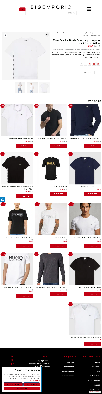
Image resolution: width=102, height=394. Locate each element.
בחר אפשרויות (92, 146)
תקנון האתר (70, 362)
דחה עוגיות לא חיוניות (13, 384)
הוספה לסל (87, 72)
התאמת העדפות (22, 388)
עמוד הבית (96, 33)
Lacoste (89, 33)
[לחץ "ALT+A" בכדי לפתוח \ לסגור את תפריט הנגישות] (2, 199)
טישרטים (82, 33)
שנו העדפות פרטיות (95, 392)
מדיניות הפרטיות (35, 380)
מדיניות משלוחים (68, 376)
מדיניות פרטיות (69, 367)
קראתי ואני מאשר (31, 384)
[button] (5, 35)
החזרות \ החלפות (68, 371)
